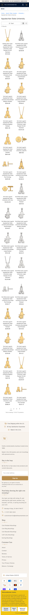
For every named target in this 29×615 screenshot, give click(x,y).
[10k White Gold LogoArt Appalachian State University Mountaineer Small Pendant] (7, 213)
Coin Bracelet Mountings (9, 531)
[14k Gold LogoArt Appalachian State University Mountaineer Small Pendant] (21, 63)
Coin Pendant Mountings (9, 525)
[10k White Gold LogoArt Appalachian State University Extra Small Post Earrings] (7, 288)
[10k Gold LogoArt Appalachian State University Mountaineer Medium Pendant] (7, 338)
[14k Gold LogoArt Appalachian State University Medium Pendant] (7, 112)
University (21, 13)
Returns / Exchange (7, 566)
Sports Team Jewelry (11, 13)
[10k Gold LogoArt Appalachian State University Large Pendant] (7, 389)
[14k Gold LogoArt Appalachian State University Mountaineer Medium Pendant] (7, 88)
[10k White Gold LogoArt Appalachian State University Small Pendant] (21, 188)
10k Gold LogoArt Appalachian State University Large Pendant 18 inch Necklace (21, 374)
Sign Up (15, 478)
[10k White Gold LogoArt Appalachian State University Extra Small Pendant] (21, 288)
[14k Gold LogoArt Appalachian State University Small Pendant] (7, 63)
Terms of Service (7, 557)
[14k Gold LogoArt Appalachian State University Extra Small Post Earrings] (7, 163)
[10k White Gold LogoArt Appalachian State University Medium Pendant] (21, 237)
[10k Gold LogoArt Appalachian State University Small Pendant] (7, 313)
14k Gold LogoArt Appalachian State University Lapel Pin (21, 149)
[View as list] (26, 23)
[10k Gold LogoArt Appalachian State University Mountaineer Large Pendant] (21, 338)
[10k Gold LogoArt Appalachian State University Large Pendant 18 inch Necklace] (21, 363)
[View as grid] (23, 23)
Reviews (4, 553)
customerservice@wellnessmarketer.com (16, 515)
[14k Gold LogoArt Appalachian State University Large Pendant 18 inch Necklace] (21, 112)
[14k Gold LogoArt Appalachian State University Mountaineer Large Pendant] (21, 88)
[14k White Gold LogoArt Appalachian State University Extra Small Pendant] (21, 35)
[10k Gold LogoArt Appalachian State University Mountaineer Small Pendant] (21, 313)
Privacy (4, 560)
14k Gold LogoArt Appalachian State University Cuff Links (7, 198)
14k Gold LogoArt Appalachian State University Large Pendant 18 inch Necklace (21, 124)
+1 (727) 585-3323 (10, 512)
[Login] (23, 4)
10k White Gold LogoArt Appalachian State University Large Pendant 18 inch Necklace (7, 274)
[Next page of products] (19, 408)
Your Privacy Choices (8, 563)
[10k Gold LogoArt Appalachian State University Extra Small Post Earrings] (21, 389)
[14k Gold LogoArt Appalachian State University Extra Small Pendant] (21, 163)
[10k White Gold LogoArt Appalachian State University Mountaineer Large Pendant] (7, 237)
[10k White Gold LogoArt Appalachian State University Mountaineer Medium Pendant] (21, 213)
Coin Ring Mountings (8, 528)
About (3, 547)
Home (2, 13)
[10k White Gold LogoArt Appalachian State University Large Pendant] (21, 262)
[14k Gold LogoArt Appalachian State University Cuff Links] (7, 188)
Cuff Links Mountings (8, 535)
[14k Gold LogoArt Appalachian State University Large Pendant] (7, 139)
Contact (4, 550)
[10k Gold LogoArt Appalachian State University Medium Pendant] (7, 363)
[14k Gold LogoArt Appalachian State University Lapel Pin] (21, 139)
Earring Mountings (7, 538)
